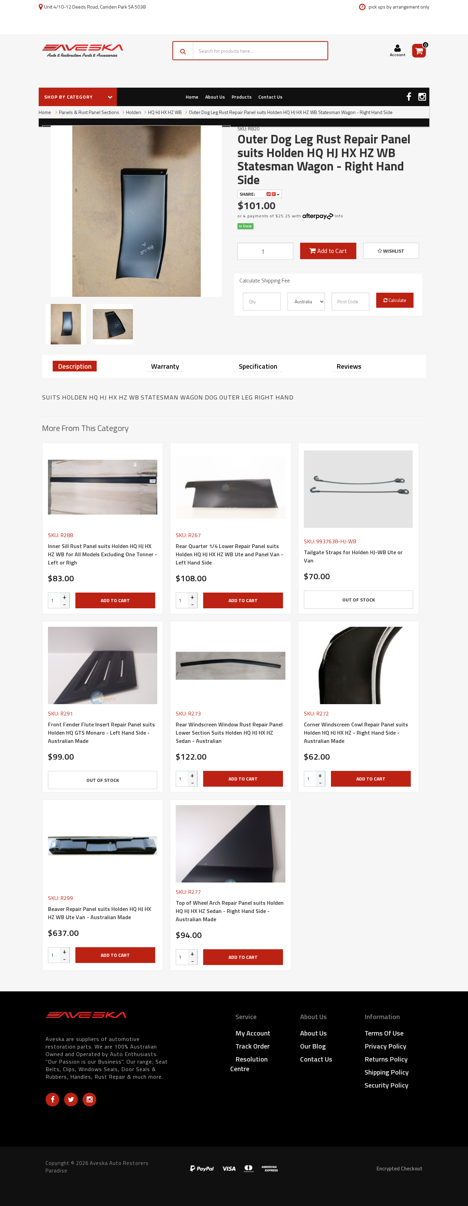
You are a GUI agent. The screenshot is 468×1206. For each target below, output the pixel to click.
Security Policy (386, 1085)
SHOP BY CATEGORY (69, 96)
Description (74, 366)
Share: (247, 194)
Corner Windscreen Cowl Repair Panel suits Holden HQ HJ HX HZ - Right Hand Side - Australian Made (356, 732)
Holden (133, 112)
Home (192, 96)
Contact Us (270, 96)
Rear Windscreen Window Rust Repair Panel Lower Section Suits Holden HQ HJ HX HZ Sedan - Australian (229, 732)
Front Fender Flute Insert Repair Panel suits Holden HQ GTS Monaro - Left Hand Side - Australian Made (101, 732)
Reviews (348, 366)
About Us (215, 96)
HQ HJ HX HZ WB (165, 112)
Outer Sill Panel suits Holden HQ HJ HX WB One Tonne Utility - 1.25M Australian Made (59, 1178)
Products (241, 96)
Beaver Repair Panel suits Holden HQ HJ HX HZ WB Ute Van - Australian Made (99, 913)
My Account (252, 1033)
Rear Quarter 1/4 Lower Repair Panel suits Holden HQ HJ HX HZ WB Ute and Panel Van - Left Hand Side (229, 554)
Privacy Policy (385, 1046)
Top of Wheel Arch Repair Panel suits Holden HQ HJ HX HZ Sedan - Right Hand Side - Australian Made (230, 911)
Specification (258, 366)
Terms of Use (384, 1033)
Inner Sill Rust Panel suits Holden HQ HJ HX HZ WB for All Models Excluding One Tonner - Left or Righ (102, 554)
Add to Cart (331, 250)
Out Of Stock (358, 599)
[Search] (183, 51)
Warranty (165, 366)
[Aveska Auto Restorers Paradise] (82, 51)
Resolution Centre (249, 1064)
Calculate (396, 300)
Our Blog (313, 1046)
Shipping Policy (387, 1072)
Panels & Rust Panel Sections (89, 112)
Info (339, 216)
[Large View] (66, 324)
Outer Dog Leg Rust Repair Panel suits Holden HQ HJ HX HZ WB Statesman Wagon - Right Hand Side (291, 112)
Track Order (252, 1046)
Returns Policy (386, 1059)
